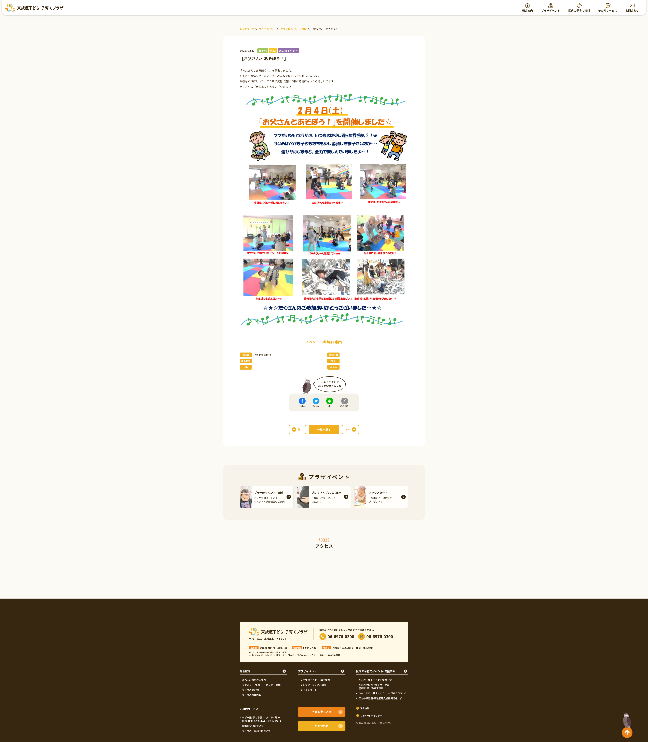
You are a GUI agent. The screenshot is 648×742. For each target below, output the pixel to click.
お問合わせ (632, 10)
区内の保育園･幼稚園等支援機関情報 (378, 698)
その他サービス (607, 10)
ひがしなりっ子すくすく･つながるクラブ (380, 693)
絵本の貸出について (252, 725)
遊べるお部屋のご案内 (254, 679)
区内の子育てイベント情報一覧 (375, 679)
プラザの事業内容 (251, 695)
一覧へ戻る (324, 429)
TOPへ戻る (626, 719)
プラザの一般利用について (256, 731)
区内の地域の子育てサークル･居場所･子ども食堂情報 (374, 686)
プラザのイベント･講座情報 (315, 679)
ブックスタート (308, 690)
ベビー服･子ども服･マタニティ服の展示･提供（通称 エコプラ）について (262, 719)
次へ (347, 429)
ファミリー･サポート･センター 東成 (261, 684)
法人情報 (364, 708)
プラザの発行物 (250, 690)
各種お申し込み (321, 712)
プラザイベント (550, 10)
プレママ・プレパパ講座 (313, 684)
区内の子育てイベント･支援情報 (375, 671)
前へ (300, 429)
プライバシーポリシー (371, 715)
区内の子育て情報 (579, 10)
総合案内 (527, 10)
